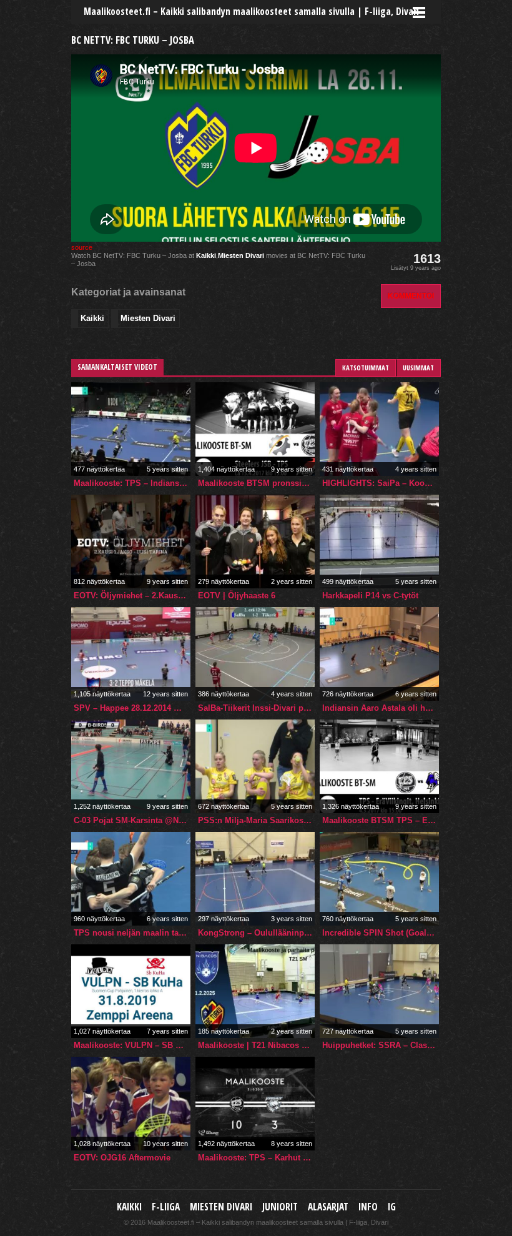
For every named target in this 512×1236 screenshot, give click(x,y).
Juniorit (280, 1207)
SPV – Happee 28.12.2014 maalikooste (132, 708)
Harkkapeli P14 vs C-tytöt (370, 595)
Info (368, 1207)
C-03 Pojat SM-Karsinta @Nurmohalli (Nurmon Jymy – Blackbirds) (132, 820)
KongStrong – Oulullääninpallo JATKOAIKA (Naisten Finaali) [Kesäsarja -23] (256, 932)
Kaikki (206, 255)
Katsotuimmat (365, 367)
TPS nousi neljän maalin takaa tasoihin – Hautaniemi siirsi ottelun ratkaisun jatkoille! (132, 932)
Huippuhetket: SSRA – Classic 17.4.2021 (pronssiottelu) (380, 1045)
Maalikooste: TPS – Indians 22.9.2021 (132, 483)
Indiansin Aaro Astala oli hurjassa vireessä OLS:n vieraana (380, 708)
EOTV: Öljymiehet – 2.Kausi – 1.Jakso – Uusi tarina (132, 595)
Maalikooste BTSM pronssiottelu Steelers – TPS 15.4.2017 (256, 483)
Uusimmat (418, 367)
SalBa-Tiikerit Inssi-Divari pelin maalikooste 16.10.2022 (256, 708)
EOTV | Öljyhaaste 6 (236, 595)
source (81, 247)
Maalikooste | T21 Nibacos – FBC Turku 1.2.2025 (256, 1045)
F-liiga (166, 1207)
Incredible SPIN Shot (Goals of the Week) (380, 932)
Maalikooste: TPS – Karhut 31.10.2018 (256, 1157)
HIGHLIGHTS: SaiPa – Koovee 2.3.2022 (380, 483)
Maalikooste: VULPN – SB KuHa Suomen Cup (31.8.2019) (132, 1045)
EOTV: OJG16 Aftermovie (122, 1157)
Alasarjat (328, 1207)
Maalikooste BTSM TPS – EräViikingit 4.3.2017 (380, 820)
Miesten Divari (241, 255)
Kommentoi (411, 296)
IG (392, 1207)
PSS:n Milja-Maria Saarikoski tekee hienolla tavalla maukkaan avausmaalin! (256, 820)
